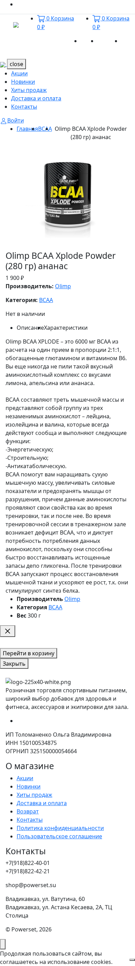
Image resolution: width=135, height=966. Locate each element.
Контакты (24, 106)
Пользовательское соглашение (59, 836)
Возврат (28, 811)
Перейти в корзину (28, 653)
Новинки (109, 41)
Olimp (63, 286)
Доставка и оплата (36, 98)
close (16, 64)
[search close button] (7, 631)
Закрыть (14, 663)
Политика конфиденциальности (60, 828)
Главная (27, 129)
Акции (89, 41)
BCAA (45, 129)
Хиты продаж (29, 90)
